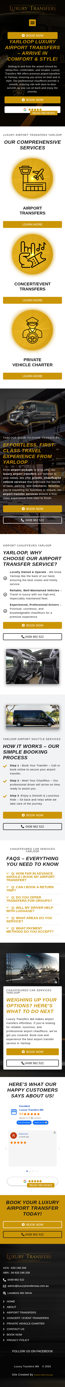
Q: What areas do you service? (29, 919)
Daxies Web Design (43, 1375)
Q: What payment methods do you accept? (30, 929)
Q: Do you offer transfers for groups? (29, 899)
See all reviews (24, 1122)
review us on (39, 1122)
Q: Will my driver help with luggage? (29, 909)
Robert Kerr (23, 1134)
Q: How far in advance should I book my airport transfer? (30, 877)
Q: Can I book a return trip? (30, 888)
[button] (32, 22)
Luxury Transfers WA (31, 1110)
